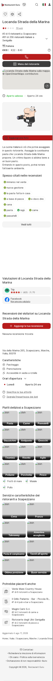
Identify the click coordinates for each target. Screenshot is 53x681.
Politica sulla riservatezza (32, 657)
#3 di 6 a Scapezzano (19, 33)
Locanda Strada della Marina (26, 22)
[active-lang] (44, 4)
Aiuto (44, 661)
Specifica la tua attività (18, 392)
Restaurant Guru (36, 667)
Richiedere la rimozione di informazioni (27, 653)
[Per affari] (24, 4)
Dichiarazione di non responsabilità (23, 661)
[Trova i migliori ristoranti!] (10, 4)
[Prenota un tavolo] (26, 57)
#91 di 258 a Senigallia (18, 39)
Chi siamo (14, 657)
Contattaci (28, 649)
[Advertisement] (26, 251)
